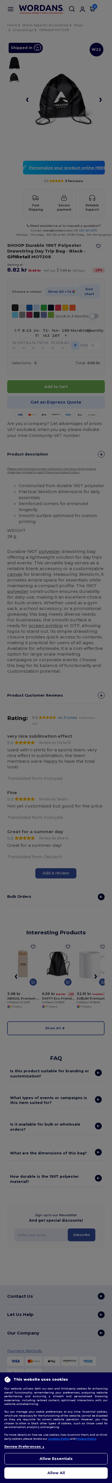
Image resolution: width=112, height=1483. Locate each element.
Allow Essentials (56, 1458)
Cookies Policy (59, 1438)
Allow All (56, 1473)
